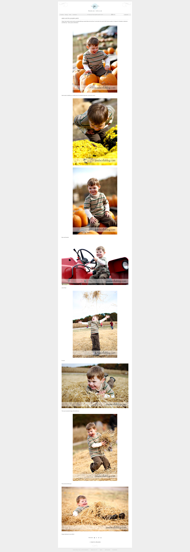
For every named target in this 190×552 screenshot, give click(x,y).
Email (94, 537)
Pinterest (101, 537)
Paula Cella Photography (95, 8)
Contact (75, 14)
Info (70, 14)
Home (62, 14)
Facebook (114, 14)
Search (126, 14)
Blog (66, 14)
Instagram (112, 14)
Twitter (98, 537)
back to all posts (96, 542)
